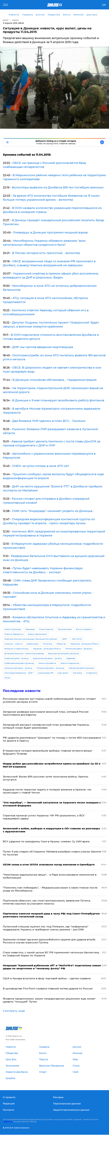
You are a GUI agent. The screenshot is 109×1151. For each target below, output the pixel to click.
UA (104, 4)
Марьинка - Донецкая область (85, 644)
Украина (15, 20)
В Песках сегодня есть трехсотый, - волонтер (46, 253)
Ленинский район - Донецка (78, 649)
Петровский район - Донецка (50, 668)
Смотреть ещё (14, 1010)
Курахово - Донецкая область (47, 649)
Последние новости (21, 691)
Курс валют (63, 673)
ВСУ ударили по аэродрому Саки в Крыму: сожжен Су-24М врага (46, 841)
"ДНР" (65, 639)
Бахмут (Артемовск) (37, 634)
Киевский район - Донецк (16, 658)
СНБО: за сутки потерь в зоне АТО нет (40, 466)
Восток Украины (83, 629)
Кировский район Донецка (81, 668)
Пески (7, 678)
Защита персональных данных (71, 1110)
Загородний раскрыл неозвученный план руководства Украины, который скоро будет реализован (46, 726)
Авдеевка (71, 658)
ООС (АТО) (77, 639)
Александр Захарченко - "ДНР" (18, 673)
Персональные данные (67, 1103)
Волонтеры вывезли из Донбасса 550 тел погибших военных (58, 187)
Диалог (6, 20)
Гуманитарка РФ (45, 673)
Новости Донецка (12, 629)
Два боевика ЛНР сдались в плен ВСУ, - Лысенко (49, 421)
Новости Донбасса (47, 663)
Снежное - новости (13, 644)
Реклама (58, 1097)
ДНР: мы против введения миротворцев (42, 347)
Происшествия (65, 629)
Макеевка (30, 629)
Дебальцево (32, 644)
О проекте (9, 1097)
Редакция (9, 1103)
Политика (47, 644)
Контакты (8, 1110)
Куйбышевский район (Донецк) (19, 663)
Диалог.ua (7, 1122)
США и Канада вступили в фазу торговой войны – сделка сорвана (47, 978)
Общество (61, 644)
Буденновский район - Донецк (47, 658)
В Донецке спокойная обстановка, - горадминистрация (54, 380)
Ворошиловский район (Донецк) (63, 653)
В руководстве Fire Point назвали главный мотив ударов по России (48, 988)
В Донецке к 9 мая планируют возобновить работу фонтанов (58, 400)
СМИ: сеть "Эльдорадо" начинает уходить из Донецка (52, 511)
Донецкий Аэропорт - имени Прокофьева (24, 653)
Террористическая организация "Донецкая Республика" (30, 639)
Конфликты (91, 673)
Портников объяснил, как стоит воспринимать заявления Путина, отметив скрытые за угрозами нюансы (47, 902)
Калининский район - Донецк (18, 668)
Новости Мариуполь (14, 634)
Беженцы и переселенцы (16, 649)
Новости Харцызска (69, 663)
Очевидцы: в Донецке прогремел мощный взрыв (50, 232)
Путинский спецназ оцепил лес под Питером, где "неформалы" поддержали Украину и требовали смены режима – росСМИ (45, 928)
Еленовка (77, 673)
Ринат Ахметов (46, 629)
